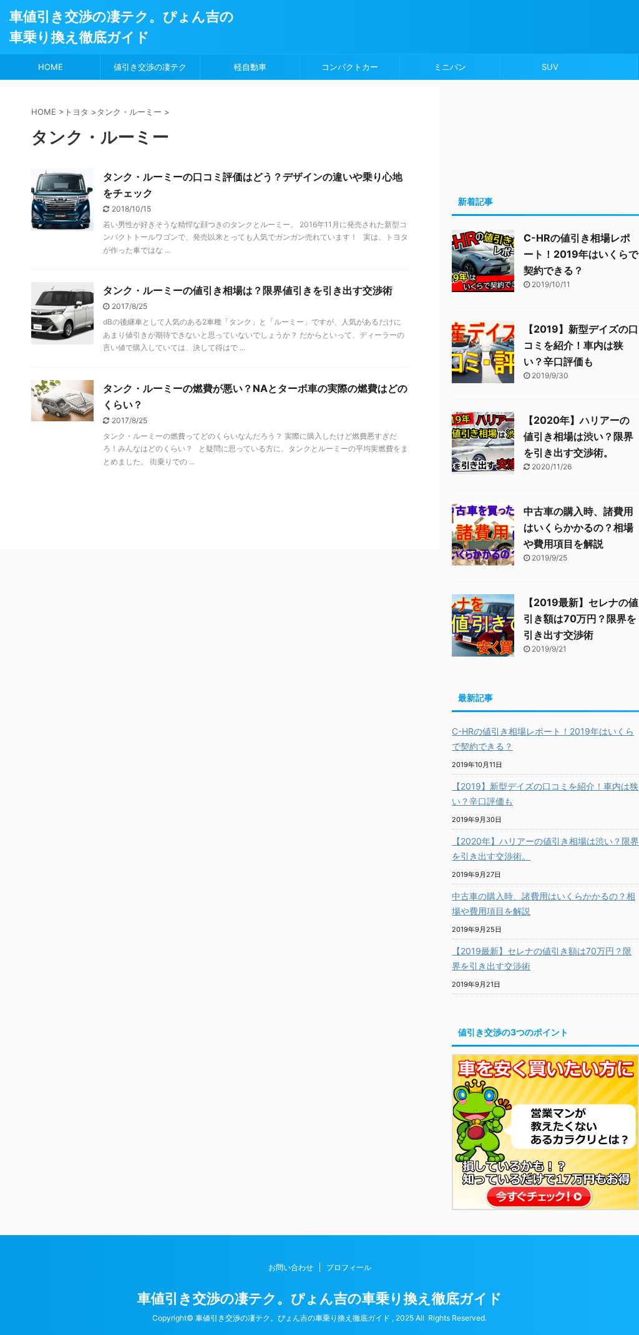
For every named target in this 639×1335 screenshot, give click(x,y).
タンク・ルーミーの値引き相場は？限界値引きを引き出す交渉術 (248, 290)
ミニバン (450, 67)
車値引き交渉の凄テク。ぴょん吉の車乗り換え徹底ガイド (319, 1298)
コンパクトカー (349, 67)
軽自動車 (250, 67)
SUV (550, 67)
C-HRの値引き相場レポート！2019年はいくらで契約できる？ (581, 254)
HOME (50, 67)
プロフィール (348, 1267)
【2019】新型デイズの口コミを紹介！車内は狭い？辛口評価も (581, 345)
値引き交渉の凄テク (150, 67)
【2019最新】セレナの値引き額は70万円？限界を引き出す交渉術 (581, 618)
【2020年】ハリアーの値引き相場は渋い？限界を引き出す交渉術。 (578, 436)
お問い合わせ (290, 1267)
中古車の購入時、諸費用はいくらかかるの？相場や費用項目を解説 (578, 527)
